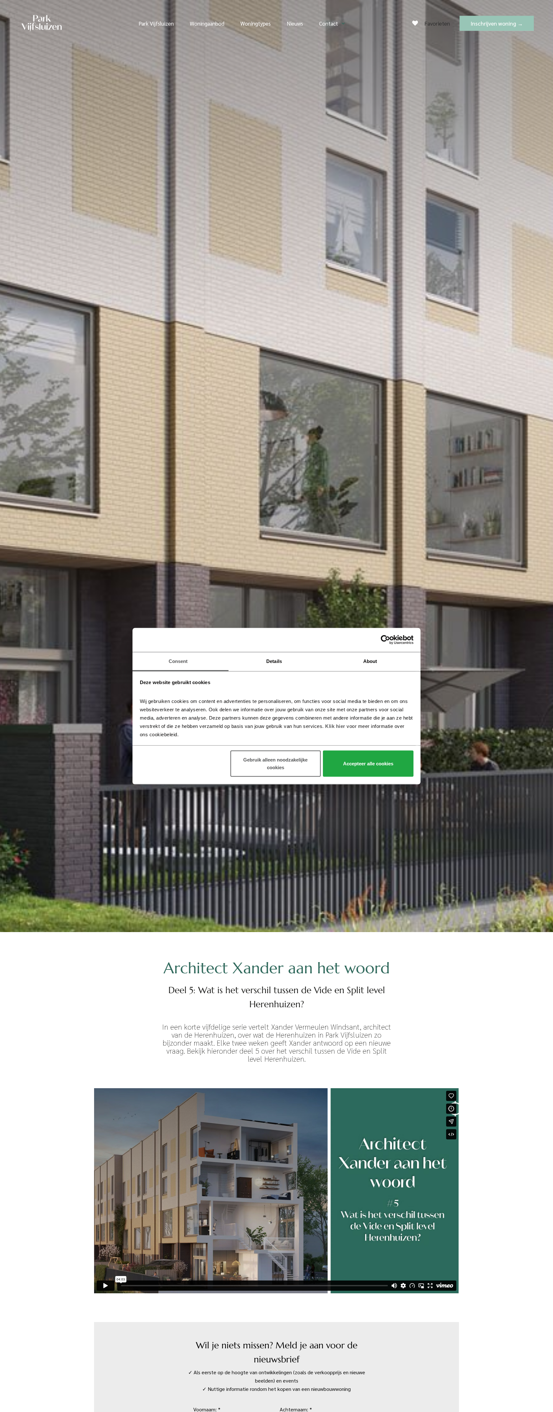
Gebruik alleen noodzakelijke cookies (275, 763)
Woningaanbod (207, 23)
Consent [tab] (178, 661)
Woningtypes (255, 23)
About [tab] (370, 661)
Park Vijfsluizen (156, 23)
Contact (328, 23)
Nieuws (295, 23)
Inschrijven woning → (496, 23)
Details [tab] (274, 661)
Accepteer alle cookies (368, 763)
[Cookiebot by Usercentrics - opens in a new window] (385, 640)
